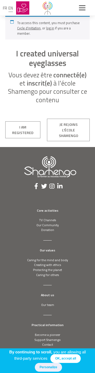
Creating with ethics (47, 265)
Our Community (47, 225)
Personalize (48, 367)
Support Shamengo (48, 340)
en (10, 8)
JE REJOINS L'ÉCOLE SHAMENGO (68, 130)
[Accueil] (47, 8)
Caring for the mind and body (47, 260)
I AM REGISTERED (23, 129)
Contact (47, 344)
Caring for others (47, 275)
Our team (47, 305)
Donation (47, 230)
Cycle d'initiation (29, 28)
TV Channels (47, 220)
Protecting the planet (47, 270)
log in (50, 28)
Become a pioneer (47, 334)
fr (5, 8)
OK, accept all (65, 358)
